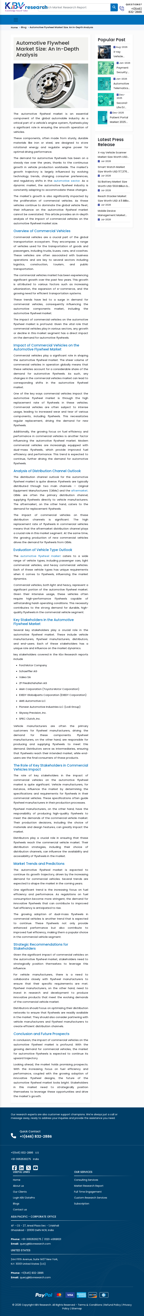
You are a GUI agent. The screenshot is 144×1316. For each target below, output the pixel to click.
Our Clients (20, 1192)
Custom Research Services (90, 1197)
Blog (23, 27)
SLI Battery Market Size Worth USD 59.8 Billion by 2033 (113, 186)
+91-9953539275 (21, 1159)
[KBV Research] (26, 7)
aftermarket (79, 490)
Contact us (20, 1209)
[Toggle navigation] (16, 19)
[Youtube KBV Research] (35, 1167)
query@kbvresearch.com (35, 1243)
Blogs (16, 1203)
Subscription (81, 1203)
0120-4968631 (52, 1239)
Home (14, 27)
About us (18, 1186)
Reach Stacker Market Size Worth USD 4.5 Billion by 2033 (114, 200)
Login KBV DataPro (24, 1197)
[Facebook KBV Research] (14, 1167)
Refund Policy (112, 1305)
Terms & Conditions (90, 1305)
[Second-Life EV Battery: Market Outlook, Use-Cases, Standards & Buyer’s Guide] (106, 99)
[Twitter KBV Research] (28, 1167)
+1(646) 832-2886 (135, 10)
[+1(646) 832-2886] (123, 8)
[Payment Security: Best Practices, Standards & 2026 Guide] (106, 68)
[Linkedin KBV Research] (21, 1167)
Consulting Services (86, 1180)
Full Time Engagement (88, 1192)
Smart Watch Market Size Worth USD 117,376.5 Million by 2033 (113, 171)
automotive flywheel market (40, 556)
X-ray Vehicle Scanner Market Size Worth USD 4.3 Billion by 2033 (112, 157)
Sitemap (76, 1308)
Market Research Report (88, 1186)
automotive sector (67, 181)
